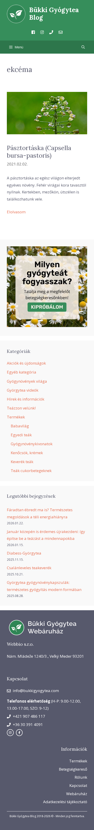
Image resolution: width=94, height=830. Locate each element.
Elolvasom (16, 211)
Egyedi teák (21, 434)
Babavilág (20, 426)
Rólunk (81, 777)
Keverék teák (22, 461)
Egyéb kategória (21, 372)
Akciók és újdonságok (26, 363)
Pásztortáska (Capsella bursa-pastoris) (39, 151)
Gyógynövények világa (27, 381)
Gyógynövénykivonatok (31, 443)
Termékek (16, 417)
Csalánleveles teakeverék (29, 567)
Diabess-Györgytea (24, 553)
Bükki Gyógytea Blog (54, 14)
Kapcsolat (78, 785)
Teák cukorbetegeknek (31, 470)
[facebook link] (19, 732)
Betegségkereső (73, 769)
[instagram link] (10, 732)
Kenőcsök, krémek (27, 452)
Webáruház (76, 793)
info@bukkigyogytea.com (36, 690)
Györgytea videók (22, 390)
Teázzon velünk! (21, 408)
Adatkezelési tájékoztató (65, 801)
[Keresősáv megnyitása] (83, 47)
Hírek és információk (25, 399)
